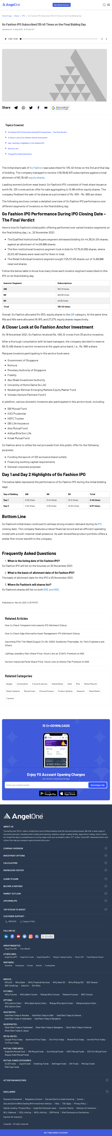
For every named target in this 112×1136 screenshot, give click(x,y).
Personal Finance (46, 691)
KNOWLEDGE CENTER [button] (13, 870)
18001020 (12, 921)
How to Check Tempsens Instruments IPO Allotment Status (36, 625)
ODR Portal (54, 1112)
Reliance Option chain (86, 1003)
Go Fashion (36, 167)
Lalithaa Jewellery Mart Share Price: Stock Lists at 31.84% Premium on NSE (44, 653)
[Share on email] (46, 107)
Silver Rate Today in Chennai (79, 1027)
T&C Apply (66, 1103)
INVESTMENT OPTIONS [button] (14, 855)
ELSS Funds (10, 1063)
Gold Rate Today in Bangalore (48, 1018)
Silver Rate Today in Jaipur (17, 1030)
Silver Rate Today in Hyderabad (19, 1027)
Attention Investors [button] (14, 1080)
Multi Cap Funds (12, 1067)
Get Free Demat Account (56, 1132)
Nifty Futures (11, 994)
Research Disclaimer (12, 1099)
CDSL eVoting (25, 1112)
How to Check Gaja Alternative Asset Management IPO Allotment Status (42, 633)
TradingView (50, 965)
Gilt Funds (73, 1063)
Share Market (94, 691)
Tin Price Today (12, 1042)
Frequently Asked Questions (20, 154)
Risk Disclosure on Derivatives (75, 1112)
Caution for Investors (12, 1117)
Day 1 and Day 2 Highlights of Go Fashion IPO (26, 143)
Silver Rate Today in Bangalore (49, 1027)
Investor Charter (66, 1108)
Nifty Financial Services (39, 982)
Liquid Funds (25, 1063)
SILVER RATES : (10, 1024)
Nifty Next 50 (59, 982)
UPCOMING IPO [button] (10, 901)
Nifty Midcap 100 (75, 982)
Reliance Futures (70, 994)
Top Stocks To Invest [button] (14, 909)
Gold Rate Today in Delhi (43, 1015)
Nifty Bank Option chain (35, 1003)
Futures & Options (39, 684)
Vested (39, 965)
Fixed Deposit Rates (95, 957)
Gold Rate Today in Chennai (69, 1015)
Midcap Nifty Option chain (61, 1003)
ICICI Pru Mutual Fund (96, 1051)
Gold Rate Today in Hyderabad (18, 1018)
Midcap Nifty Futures (50, 994)
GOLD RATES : (9, 1012)
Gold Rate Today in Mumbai (17, 1015)
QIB (72, 314)
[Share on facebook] (38, 107)
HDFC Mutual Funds (75, 1051)
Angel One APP (11, 957)
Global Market (57, 684)
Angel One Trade (27, 957)
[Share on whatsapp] (23, 107)
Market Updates (13, 691)
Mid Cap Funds (88, 1063)
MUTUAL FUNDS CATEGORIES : (17, 1060)
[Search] (104, 4)
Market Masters (90, 684)
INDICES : (7, 979)
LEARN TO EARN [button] (10, 879)
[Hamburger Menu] (108, 4)
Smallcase (19, 965)
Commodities (22, 684)
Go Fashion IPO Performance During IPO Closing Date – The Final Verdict (37, 132)
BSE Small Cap (11, 985)
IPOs (78, 684)
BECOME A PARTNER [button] (12, 886)
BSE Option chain (13, 1006)
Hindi (70, 684)
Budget (9, 684)
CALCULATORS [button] (10, 863)
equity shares (36, 177)
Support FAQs (29, 921)
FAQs (57, 1103)
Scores (80, 1099)
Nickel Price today (75, 1039)
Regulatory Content (33, 1099)
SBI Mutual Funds (36, 1051)
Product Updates (65, 691)
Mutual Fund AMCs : (13, 1048)
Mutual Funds (29, 691)
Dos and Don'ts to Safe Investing (59, 1099)
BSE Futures (87, 994)
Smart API (79, 957)
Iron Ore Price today (96, 1039)
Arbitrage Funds (59, 1063)
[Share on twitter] (31, 107)
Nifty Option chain (13, 1003)
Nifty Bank (20, 982)
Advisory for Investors (86, 1108)
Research (81, 691)
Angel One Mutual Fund (15, 1051)
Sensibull (8, 965)
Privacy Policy (80, 1103)
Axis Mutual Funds (55, 1051)
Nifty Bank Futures (28, 994)
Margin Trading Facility (62, 957)
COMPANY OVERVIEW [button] (13, 848)
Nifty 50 (8, 982)
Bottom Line (13, 148)
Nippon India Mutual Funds (17, 1054)
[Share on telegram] (16, 107)
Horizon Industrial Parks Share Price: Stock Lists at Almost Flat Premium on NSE (47, 661)
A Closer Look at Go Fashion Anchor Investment (28, 137)
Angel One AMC (11, 948)
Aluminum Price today (36, 1039)
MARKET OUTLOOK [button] (12, 893)
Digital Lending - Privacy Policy (17, 1108)
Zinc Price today (56, 1039)
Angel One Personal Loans (44, 1108)
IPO (100, 524)
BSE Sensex (92, 982)
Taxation (10, 698)
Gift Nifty (36, 985)
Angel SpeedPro (43, 957)
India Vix (25, 985)
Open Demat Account (61, 5)
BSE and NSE (51, 589)
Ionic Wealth (25, 948)
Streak (30, 965)
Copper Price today (14, 1039)
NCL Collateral (9, 1112)
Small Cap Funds (41, 1063)
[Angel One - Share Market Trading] (11, 5)
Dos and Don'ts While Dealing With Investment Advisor (27, 1103)
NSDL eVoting (40, 1112)
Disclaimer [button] (9, 1091)
